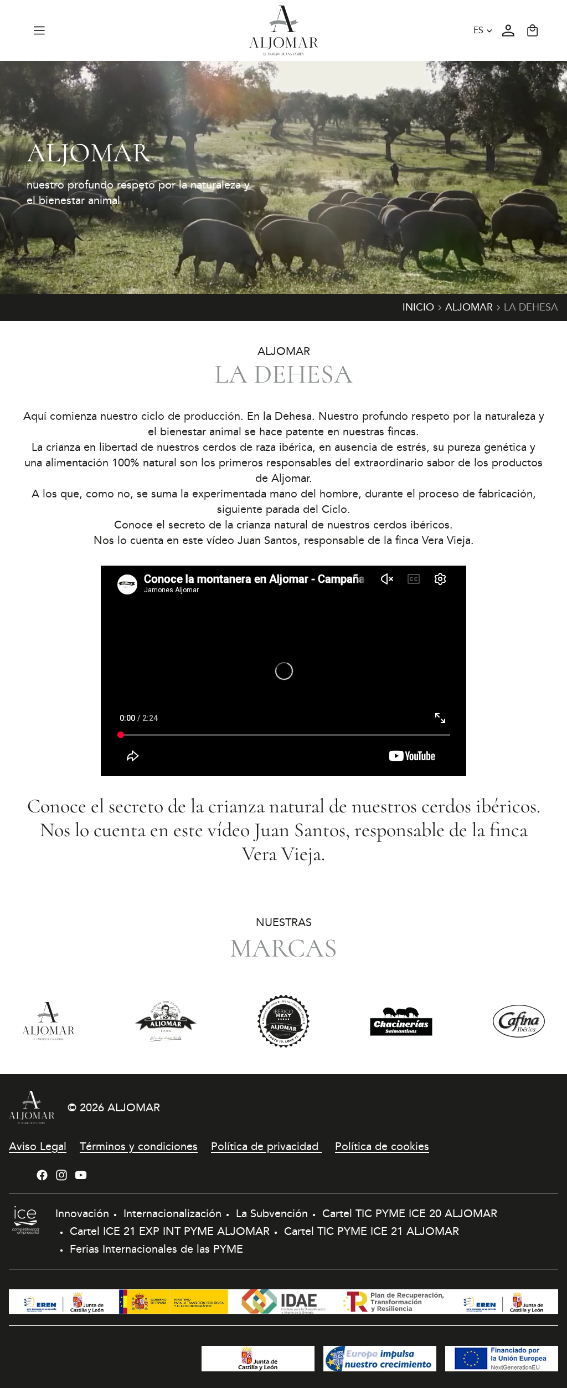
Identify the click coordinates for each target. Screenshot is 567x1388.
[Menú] (39, 30)
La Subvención (272, 1213)
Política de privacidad (266, 1146)
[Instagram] (61, 1175)
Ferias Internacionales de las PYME (156, 1248)
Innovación (82, 1213)
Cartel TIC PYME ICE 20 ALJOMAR (409, 1213)
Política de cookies (382, 1146)
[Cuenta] (508, 30)
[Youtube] (80, 1175)
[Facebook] (42, 1175)
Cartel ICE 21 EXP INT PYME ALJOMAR (170, 1231)
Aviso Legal (37, 1146)
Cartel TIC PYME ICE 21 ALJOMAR (371, 1231)
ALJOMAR (133, 1107)
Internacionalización (172, 1213)
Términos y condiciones (139, 1146)
